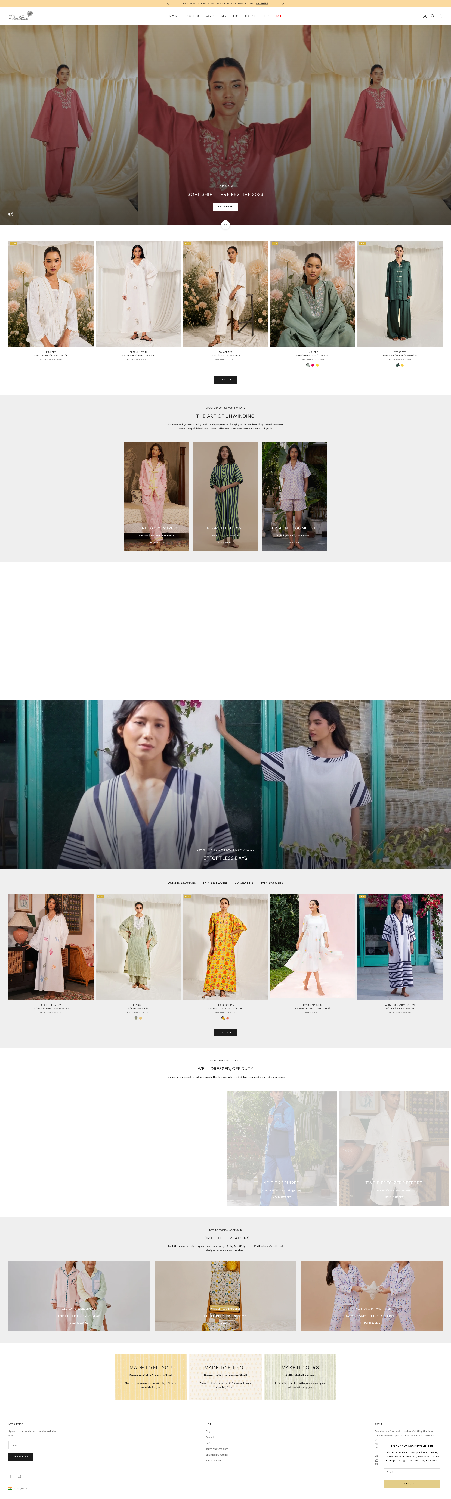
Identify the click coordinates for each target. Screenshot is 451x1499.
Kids (235, 16)
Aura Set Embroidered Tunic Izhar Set (312, 354)
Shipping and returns (217, 1455)
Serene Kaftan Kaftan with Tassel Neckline (225, 1007)
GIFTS (266, 16)
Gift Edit (136, 650)
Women (210, 16)
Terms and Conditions (217, 1449)
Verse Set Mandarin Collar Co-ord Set (400, 354)
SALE (279, 16)
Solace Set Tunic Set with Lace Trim (225, 354)
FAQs (208, 1443)
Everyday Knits (271, 882)
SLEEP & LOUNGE (79, 1323)
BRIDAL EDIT (164, 650)
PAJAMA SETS (157, 542)
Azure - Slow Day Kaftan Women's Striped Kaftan (400, 1007)
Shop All (250, 16)
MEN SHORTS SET (394, 1197)
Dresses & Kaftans (182, 882)
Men (223, 16)
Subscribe (411, 1483)
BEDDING (225, 1323)
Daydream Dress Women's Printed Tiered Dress (312, 1007)
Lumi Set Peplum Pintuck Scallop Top (51, 354)
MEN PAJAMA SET (282, 1197)
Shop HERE (225, 206)
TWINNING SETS (113, 1197)
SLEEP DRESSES (225, 542)
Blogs (208, 1431)
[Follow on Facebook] (10, 1476)
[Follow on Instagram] (19, 1476)
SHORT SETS (294, 542)
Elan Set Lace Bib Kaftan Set (138, 1007)
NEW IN (173, 16)
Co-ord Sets (244, 882)
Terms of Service (214, 1460)
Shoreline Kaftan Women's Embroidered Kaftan (51, 1007)
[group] (225, 784)
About (378, 1424)
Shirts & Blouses (215, 882)
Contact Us (211, 1437)
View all (225, 379)
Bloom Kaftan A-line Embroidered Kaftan (138, 354)
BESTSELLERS (191, 16)
